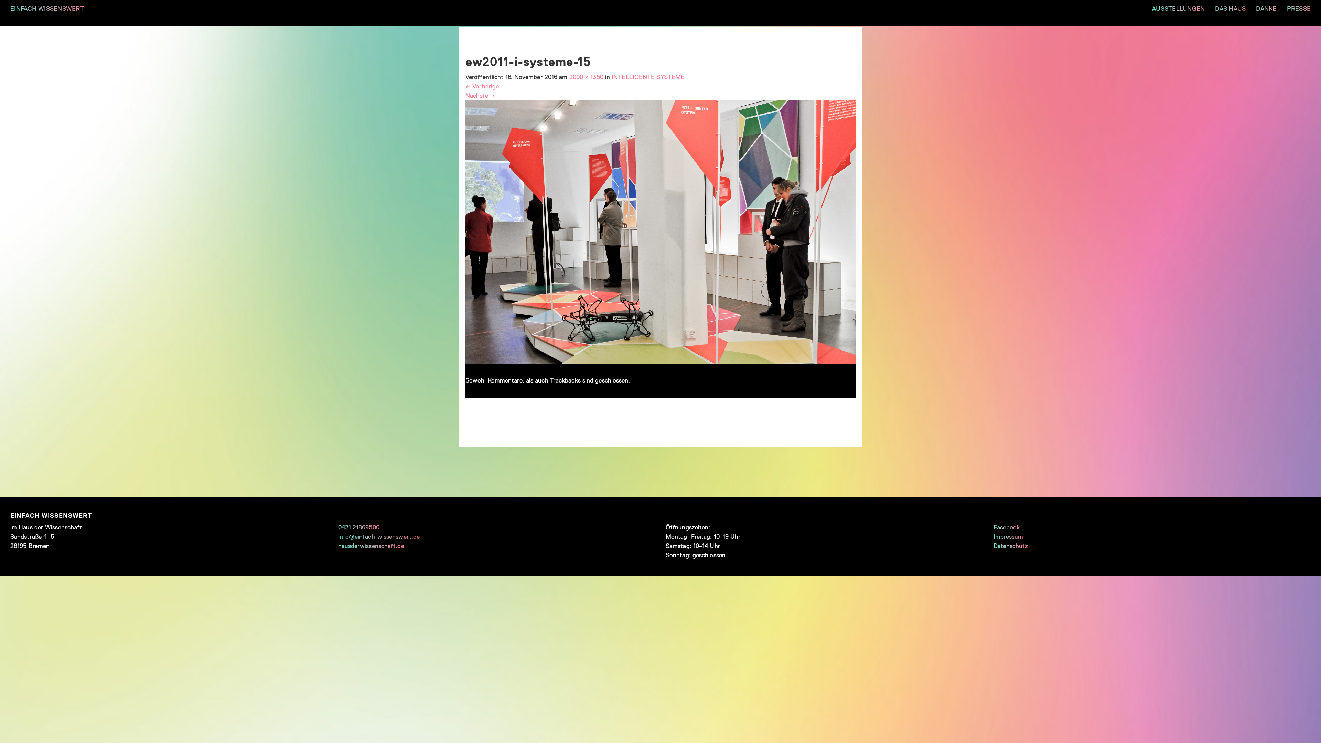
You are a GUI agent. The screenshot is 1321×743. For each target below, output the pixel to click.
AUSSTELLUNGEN (1178, 8)
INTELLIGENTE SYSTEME (648, 77)
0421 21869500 (358, 527)
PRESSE (1299, 8)
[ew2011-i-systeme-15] (660, 231)
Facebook (1007, 527)
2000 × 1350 (586, 77)
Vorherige (482, 86)
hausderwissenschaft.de (371, 545)
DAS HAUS (1230, 8)
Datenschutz (1011, 545)
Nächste (480, 95)
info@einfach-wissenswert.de (379, 536)
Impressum (1008, 536)
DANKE (1266, 8)
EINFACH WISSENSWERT (47, 8)
